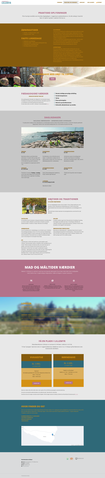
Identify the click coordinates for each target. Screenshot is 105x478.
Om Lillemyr (90, 2)
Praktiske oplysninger (70, 2)
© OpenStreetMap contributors (78, 445)
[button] (52, 78)
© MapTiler (72, 445)
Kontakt (82, 2)
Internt (99, 2)
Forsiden (59, 2)
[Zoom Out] (23, 429)
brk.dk (76, 394)
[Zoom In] (23, 427)
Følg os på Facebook (25, 466)
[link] (71, 2)
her (48, 104)
